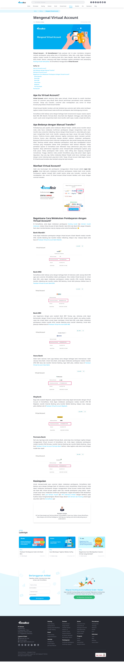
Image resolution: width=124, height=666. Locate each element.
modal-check (61, 333)
